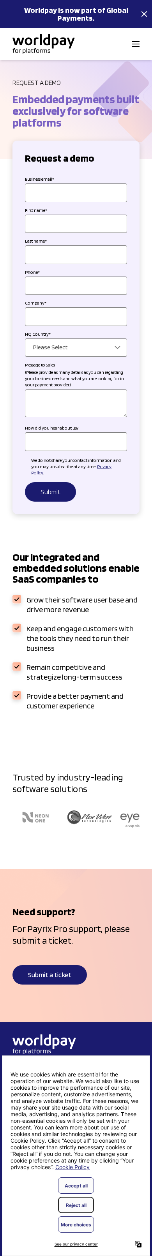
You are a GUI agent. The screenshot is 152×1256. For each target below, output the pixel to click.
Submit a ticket (49, 975)
